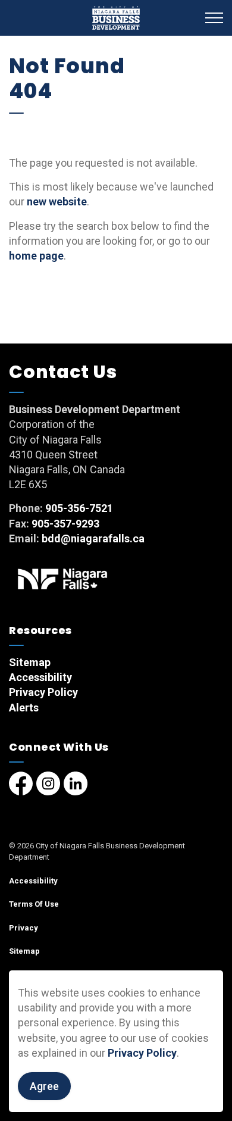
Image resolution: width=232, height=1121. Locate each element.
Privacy (23, 927)
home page (36, 255)
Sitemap (30, 662)
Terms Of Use (34, 904)
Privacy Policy (142, 1053)
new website (57, 201)
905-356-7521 (79, 508)
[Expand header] (214, 18)
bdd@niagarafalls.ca (93, 538)
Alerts (24, 707)
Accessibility (40, 677)
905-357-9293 (65, 523)
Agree (44, 1086)
